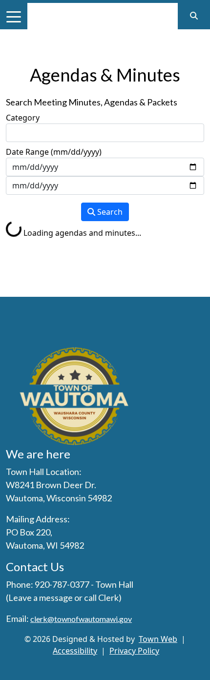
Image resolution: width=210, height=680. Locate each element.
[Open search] (194, 15)
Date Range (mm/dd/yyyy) (54, 151)
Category (23, 117)
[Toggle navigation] (13, 16)
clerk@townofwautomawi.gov (81, 618)
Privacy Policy (134, 650)
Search (109, 211)
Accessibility (75, 650)
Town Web (158, 639)
